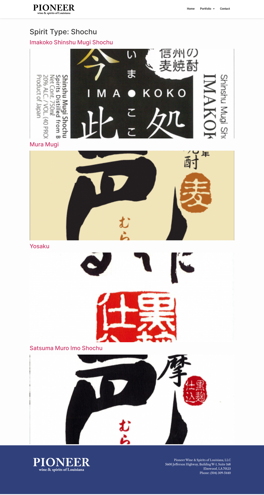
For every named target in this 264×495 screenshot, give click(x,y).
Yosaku (39, 246)
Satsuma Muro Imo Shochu (66, 348)
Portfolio (205, 8)
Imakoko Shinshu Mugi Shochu (71, 42)
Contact (225, 8)
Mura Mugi (44, 144)
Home (191, 8)
